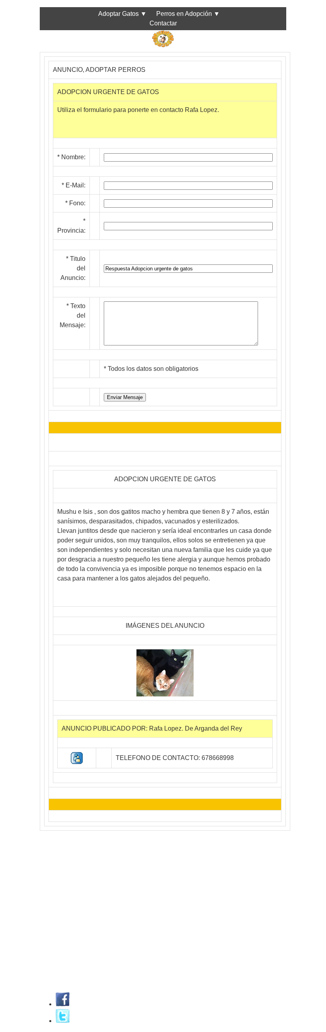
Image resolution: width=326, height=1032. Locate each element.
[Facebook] (63, 1004)
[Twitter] (63, 1020)
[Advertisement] (163, 896)
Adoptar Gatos (118, 13)
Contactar (163, 23)
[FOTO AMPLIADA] (165, 694)
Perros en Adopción (184, 13)
